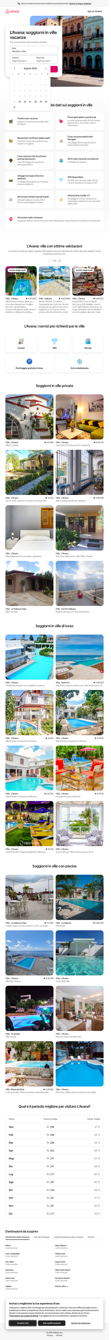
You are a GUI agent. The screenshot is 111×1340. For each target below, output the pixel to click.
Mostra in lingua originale (80, 3)
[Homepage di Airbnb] (12, 11)
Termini (59, 1335)
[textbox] (22, 60)
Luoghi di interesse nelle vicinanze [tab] (68, 1237)
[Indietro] (49, 261)
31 (14, 107)
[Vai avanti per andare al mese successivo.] (46, 68)
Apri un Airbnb (94, 11)
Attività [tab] (91, 1237)
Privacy (50, 1335)
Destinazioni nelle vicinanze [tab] (17, 1237)
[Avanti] (59, 261)
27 (30, 101)
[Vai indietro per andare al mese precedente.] (14, 68)
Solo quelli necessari (52, 1323)
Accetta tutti (23, 1323)
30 (46, 101)
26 (25, 101)
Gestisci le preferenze (80, 1323)
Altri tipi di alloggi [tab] (41, 1237)
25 (20, 101)
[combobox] (34, 51)
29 (41, 101)
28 (35, 101)
